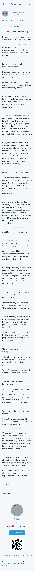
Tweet (6, 20)
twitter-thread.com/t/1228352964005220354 (18, 555)
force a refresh (6, 565)
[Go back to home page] (3, 4)
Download (25, 20)
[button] (3, 20)
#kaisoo (13, 26)
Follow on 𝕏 (18, 532)
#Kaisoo (5, 26)
